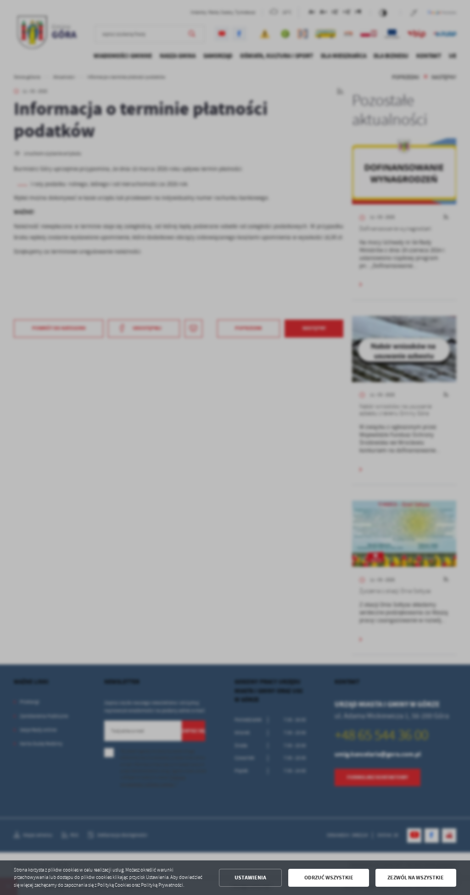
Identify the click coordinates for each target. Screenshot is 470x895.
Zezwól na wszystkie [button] (415, 877)
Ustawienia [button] (250, 877)
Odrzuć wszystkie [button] (328, 877)
